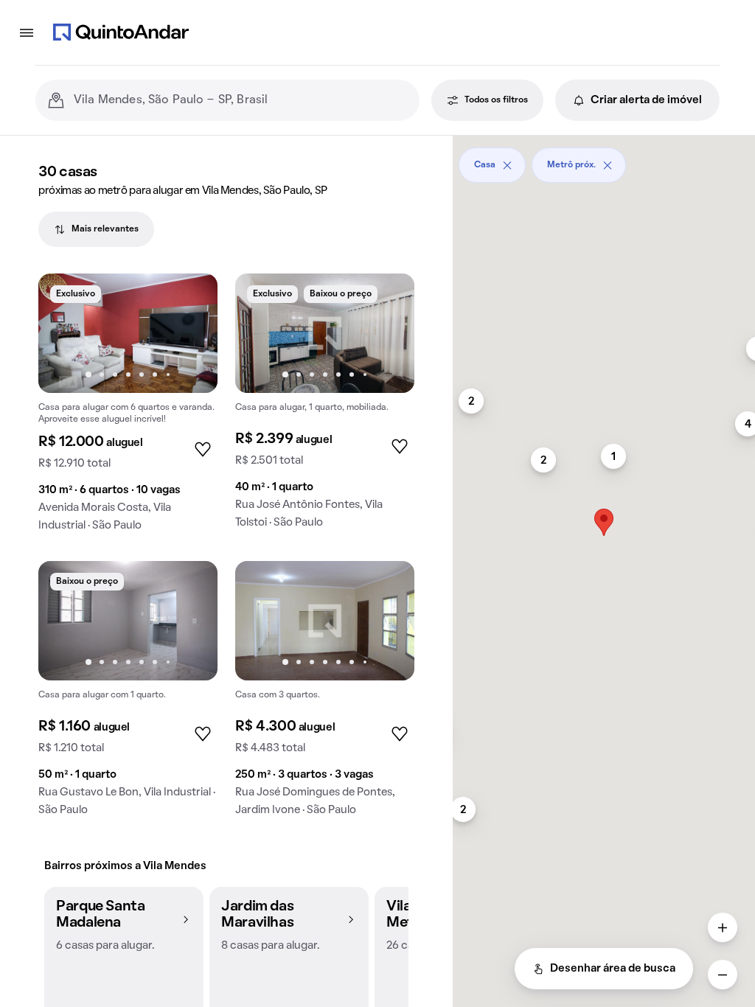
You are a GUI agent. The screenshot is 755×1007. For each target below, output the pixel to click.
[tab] (96, 229)
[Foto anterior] (65, 333)
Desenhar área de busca (612, 969)
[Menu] (26, 32)
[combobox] (241, 100)
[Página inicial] (121, 32)
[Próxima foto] (191, 333)
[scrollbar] (604, 160)
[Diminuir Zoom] (722, 974)
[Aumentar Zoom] (722, 927)
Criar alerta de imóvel (646, 100)
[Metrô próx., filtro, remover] (607, 165)
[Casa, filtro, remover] (507, 165)
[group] (128, 408)
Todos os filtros (496, 100)
